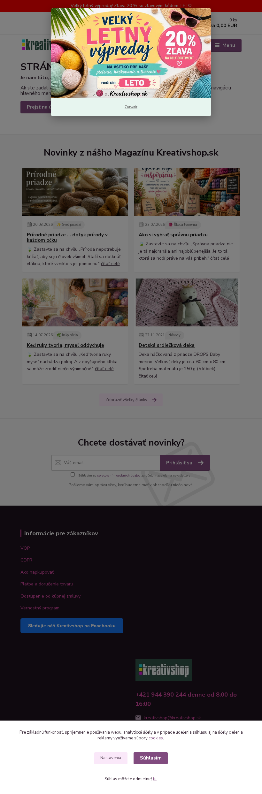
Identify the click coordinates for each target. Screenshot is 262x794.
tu (155, 779)
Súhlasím (151, 758)
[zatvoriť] (199, 18)
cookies (156, 738)
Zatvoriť (131, 107)
